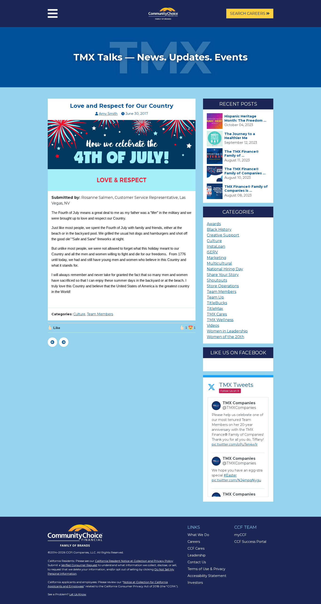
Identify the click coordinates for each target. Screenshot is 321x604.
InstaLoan (216, 246)
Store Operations (223, 286)
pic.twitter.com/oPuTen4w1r (235, 444)
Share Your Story (223, 274)
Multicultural (219, 263)
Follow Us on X (229, 390)
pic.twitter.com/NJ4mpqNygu (236, 480)
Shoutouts (217, 280)
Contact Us (197, 562)
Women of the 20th (225, 337)
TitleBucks (217, 303)
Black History (219, 229)
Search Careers (248, 13)
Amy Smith (108, 114)
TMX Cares (217, 314)
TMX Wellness (220, 320)
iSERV (212, 252)
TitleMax (215, 308)
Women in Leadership (227, 331)
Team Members (100, 314)
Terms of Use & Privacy (206, 569)
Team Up (215, 297)
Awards (214, 224)
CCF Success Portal (250, 542)
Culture (79, 314)
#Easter (230, 475)
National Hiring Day (225, 269)
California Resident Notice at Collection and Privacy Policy (134, 561)
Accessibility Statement (207, 576)
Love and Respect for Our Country (121, 105)
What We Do (198, 535)
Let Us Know (77, 594)
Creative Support (223, 235)
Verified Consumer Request (79, 565)
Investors (195, 582)
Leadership (197, 555)
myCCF (240, 535)
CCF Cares (196, 548)
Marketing (216, 258)
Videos (213, 325)
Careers (194, 542)
